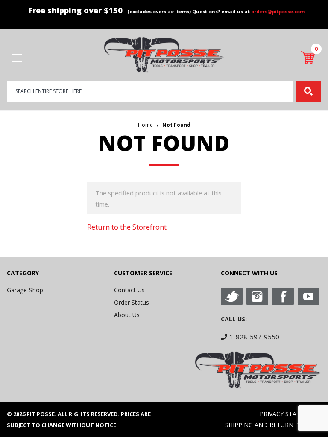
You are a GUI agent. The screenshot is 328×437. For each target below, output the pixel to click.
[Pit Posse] (164, 54)
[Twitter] (232, 296)
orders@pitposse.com (278, 11)
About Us (127, 315)
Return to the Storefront (127, 227)
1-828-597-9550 (254, 336)
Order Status (131, 302)
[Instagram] (257, 296)
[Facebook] (283, 296)
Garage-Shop (25, 290)
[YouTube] (308, 296)
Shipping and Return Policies (273, 425)
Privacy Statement (290, 414)
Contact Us (129, 290)
